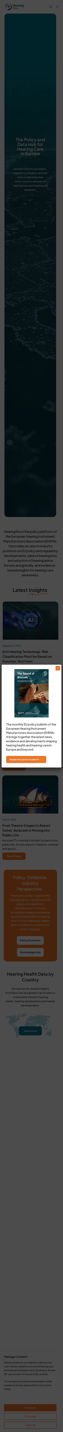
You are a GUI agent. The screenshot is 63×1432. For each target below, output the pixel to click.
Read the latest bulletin (24, 759)
